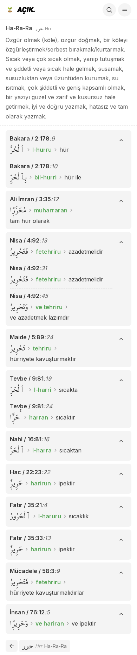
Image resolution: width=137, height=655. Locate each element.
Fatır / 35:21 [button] (26, 505)
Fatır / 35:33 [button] (26, 537)
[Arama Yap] (109, 9)
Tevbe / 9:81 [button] (27, 378)
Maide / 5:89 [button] (27, 337)
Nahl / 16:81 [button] (25, 439)
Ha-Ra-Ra (19, 28)
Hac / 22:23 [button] (25, 472)
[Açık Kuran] (20, 10)
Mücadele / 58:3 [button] (32, 570)
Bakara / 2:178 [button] (30, 138)
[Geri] (12, 646)
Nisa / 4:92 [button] (24, 240)
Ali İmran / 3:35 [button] (30, 199)
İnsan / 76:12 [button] (27, 612)
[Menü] (124, 9)
